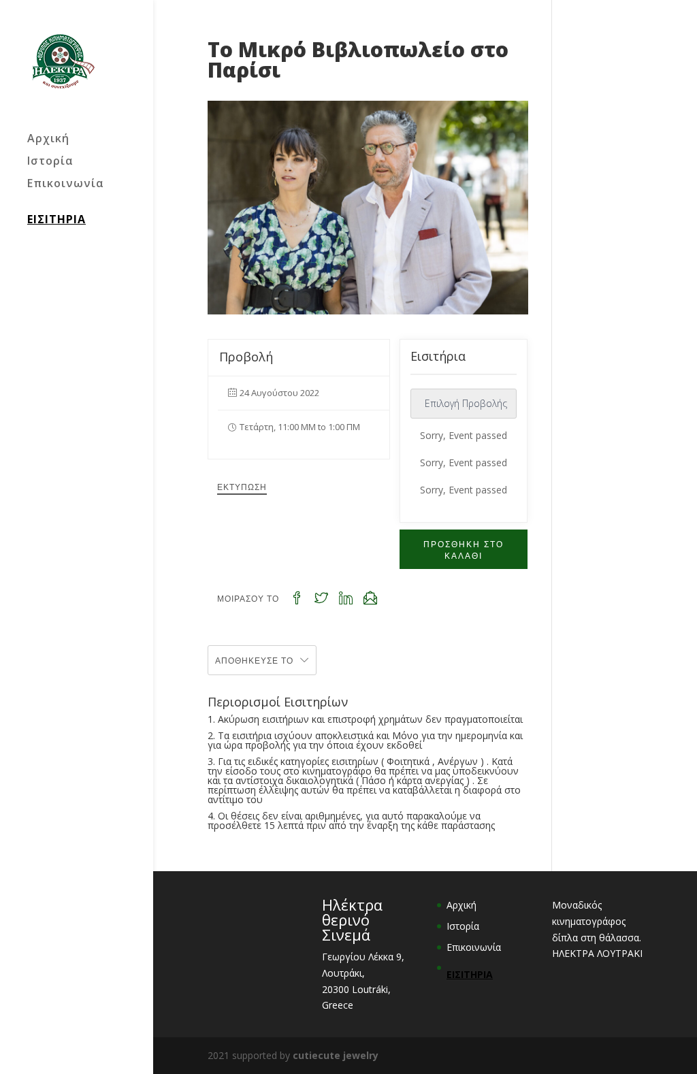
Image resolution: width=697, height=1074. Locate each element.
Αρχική (48, 139)
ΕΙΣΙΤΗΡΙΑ (56, 219)
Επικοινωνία (65, 184)
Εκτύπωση (242, 486)
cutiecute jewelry (335, 1055)
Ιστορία (50, 162)
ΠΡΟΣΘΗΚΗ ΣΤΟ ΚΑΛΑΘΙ (463, 549)
